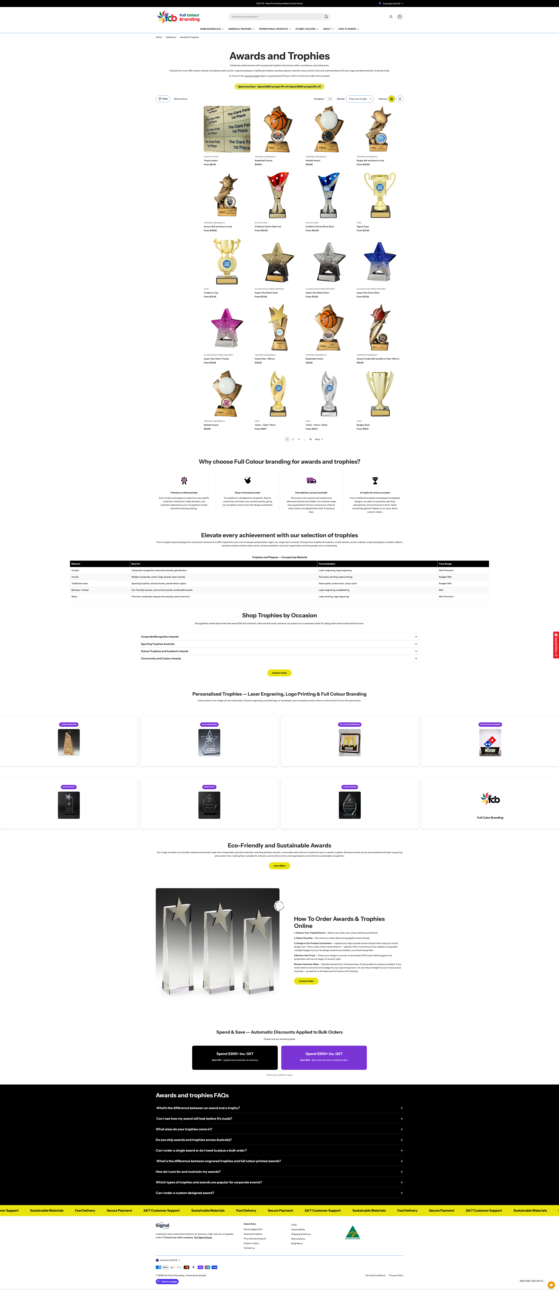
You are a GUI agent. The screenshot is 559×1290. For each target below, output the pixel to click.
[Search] (326, 16)
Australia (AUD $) (391, 3)
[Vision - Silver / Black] (329, 393)
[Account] (391, 16)
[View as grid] (391, 98)
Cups (359, 223)
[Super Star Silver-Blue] (380, 261)
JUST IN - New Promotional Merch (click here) (279, 3)
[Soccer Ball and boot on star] (227, 195)
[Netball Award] (329, 129)
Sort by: (341, 98)
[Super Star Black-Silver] (329, 261)
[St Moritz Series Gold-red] (278, 195)
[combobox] (279, 16)
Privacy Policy (396, 1275)
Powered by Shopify (196, 1275)
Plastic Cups (261, 223)
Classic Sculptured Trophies (269, 289)
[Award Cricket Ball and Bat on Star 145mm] (380, 327)
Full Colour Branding (174, 1275)
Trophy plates (211, 157)
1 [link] (287, 439)
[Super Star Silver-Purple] (227, 327)
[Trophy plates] (227, 129)
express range (252, 75)
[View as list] (399, 98)
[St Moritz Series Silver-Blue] (329, 195)
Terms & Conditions (375, 1275)
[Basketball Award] (278, 129)
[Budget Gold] (380, 393)
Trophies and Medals (265, 157)
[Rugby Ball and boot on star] (380, 129)
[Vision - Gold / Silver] (278, 393)
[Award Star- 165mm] (278, 327)
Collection (171, 37)
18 (310, 439)
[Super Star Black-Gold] (278, 261)
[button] (556, 645)
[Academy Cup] (227, 261)
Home (159, 37)
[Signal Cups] (380, 195)
